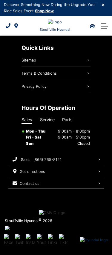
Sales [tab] (27, 119)
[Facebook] (8, 240)
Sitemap (29, 60)
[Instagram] (30, 240)
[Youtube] (41, 240)
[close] (103, 4)
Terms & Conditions (39, 73)
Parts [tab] (67, 119)
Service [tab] (47, 119)
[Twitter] (19, 240)
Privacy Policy (34, 86)
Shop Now (44, 11)
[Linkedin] (52, 240)
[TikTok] (63, 240)
